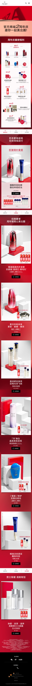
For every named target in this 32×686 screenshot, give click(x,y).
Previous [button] (3, 162)
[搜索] (26, 3)
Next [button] (30, 162)
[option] (16, 172)
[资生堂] (4, 3)
